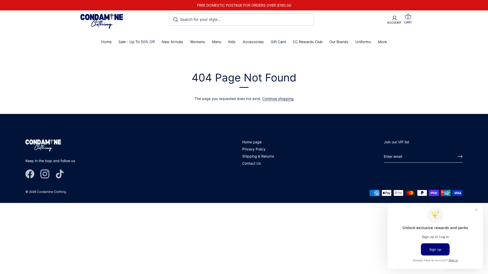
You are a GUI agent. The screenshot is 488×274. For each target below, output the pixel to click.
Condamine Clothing (51, 192)
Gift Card (278, 42)
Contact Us (251, 163)
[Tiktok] (59, 174)
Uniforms (363, 42)
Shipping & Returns (258, 156)
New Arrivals (172, 42)
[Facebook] (29, 174)
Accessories (253, 42)
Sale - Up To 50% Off (136, 42)
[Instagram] (44, 174)
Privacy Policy (254, 149)
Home (106, 42)
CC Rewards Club (308, 42)
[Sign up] (460, 156)
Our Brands (338, 42)
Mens (216, 42)
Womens (197, 42)
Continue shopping (278, 98)
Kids (232, 42)
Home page (252, 142)
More (382, 42)
